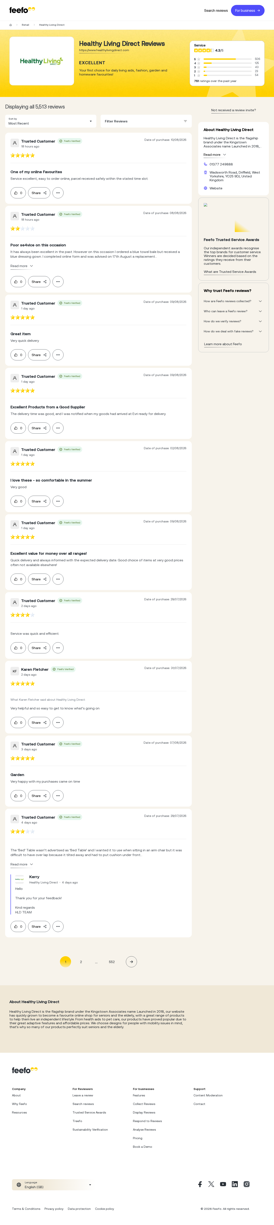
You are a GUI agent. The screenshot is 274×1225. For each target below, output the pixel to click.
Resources (19, 1112)
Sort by (13, 118)
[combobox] (50, 121)
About (16, 1095)
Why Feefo (19, 1104)
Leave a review (83, 1095)
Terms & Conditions (26, 1208)
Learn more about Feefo (223, 344)
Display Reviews (144, 1112)
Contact (199, 1104)
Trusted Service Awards (89, 1112)
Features (139, 1095)
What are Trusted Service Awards (230, 272)
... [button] (96, 961)
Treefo (77, 1121)
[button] (50, 121)
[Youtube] (223, 1184)
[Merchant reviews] (42, 61)
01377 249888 (221, 164)
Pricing (137, 1138)
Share (36, 193)
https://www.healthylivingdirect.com (104, 50)
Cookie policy (104, 1208)
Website (216, 188)
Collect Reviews (144, 1104)
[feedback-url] (22, 155)
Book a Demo (142, 1146)
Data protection (79, 1208)
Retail (25, 24)
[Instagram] (247, 1184)
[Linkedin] (235, 1184)
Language (31, 1182)
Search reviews (216, 10)
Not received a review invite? (233, 110)
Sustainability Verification (90, 1129)
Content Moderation (208, 1095)
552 (112, 962)
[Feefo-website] (22, 10)
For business (245, 10)
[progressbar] (220, 59)
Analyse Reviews (144, 1129)
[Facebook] (200, 1184)
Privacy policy (54, 1208)
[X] (211, 1184)
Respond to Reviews (147, 1121)
